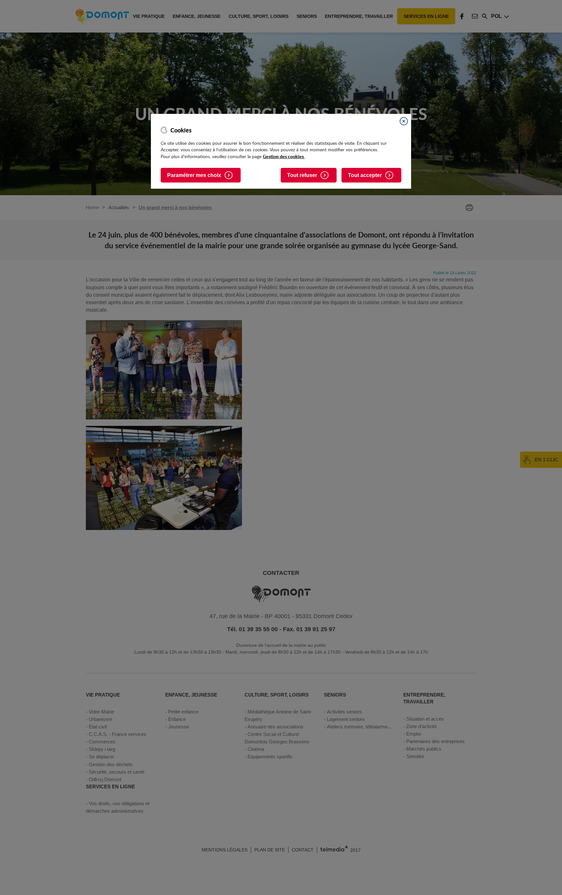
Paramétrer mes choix (194, 175)
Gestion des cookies (284, 156)
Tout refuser (302, 175)
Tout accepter (365, 175)
